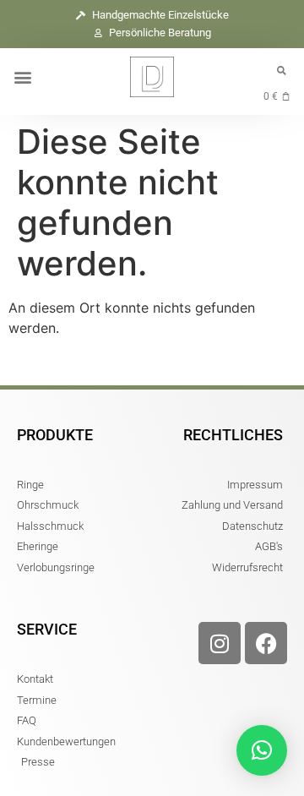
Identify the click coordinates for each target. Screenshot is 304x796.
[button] (22, 77)
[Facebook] (266, 643)
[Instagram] (219, 643)
